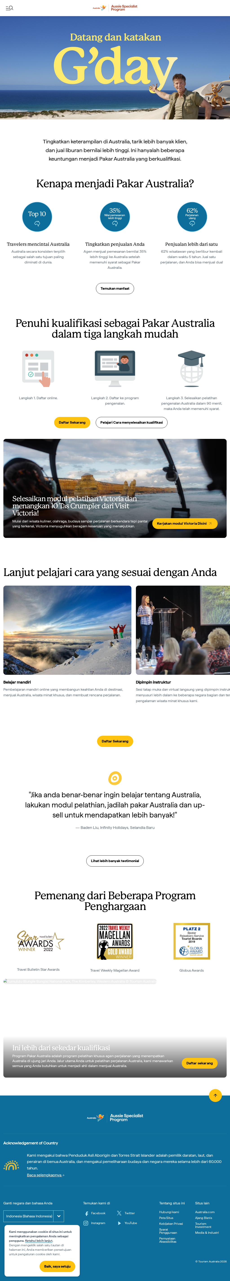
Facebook (98, 1213)
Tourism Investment (203, 1225)
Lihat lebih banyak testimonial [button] (115, 861)
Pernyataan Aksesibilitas (168, 1240)
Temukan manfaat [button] (115, 288)
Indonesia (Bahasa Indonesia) (29, 1216)
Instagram (98, 1223)
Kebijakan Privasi (171, 1223)
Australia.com (205, 1212)
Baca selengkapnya (44, 1175)
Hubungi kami (169, 1212)
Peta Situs (166, 1217)
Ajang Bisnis (203, 1217)
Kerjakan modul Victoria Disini (182, 523)
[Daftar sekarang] (115, 1028)
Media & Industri (207, 1232)
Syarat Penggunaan (168, 1231)
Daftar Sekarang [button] (72, 422)
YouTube (131, 1223)
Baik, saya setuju (57, 1266)
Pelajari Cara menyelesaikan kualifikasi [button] (131, 422)
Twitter (130, 1213)
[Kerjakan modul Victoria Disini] (115, 488)
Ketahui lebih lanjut (38, 1240)
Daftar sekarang (199, 1063)
